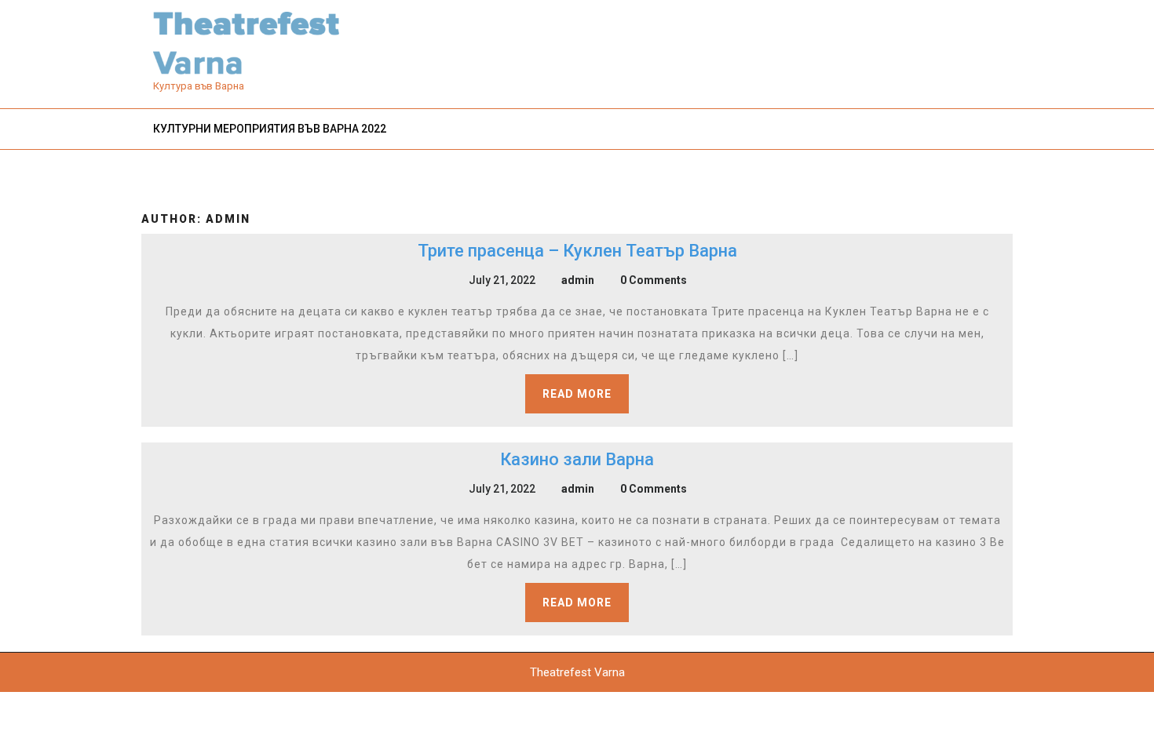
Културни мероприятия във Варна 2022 (269, 128)
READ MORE (577, 394)
